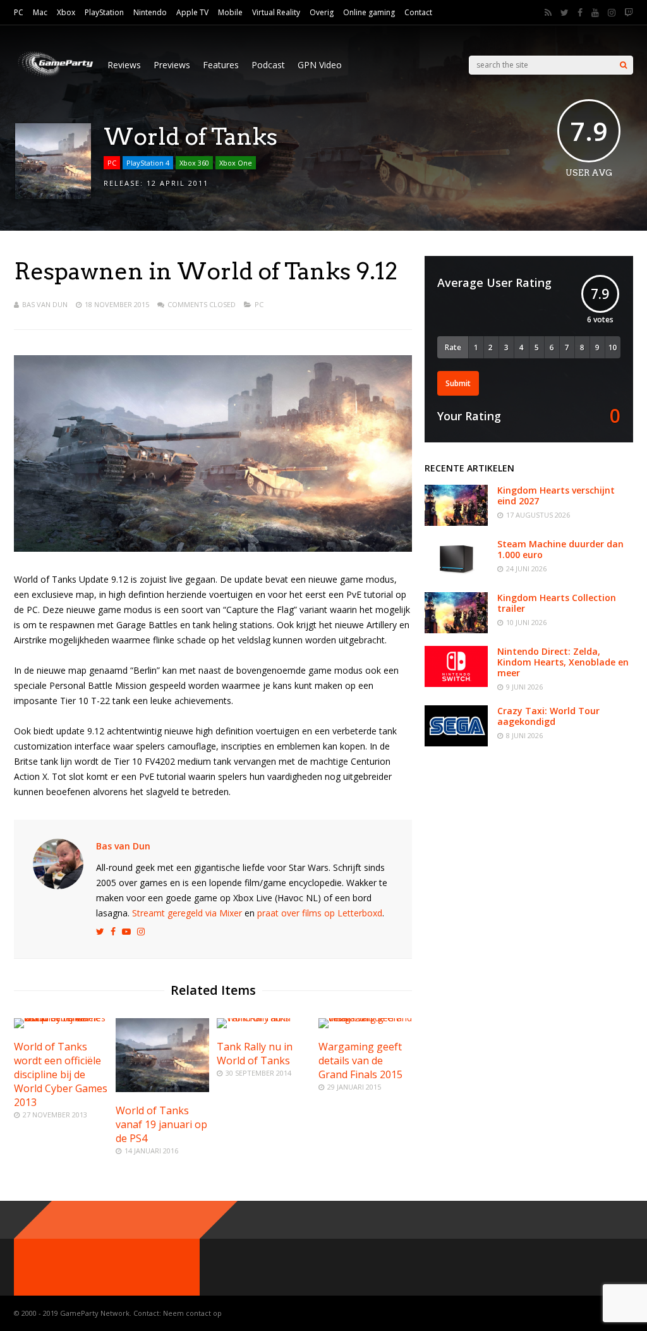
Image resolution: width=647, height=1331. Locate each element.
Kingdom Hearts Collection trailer (556, 603)
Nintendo (150, 12)
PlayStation (104, 12)
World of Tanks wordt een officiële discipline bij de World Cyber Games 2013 (60, 1074)
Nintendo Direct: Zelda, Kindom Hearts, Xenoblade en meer (563, 662)
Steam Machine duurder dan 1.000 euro (560, 549)
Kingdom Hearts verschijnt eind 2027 (556, 495)
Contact (418, 12)
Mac (40, 12)
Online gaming (369, 12)
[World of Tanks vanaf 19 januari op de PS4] (162, 1089)
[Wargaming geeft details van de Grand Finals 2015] (365, 1018)
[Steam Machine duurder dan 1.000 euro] (456, 576)
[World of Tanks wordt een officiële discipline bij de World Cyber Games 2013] (60, 1018)
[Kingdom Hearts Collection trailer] (456, 630)
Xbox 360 (194, 162)
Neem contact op (192, 1313)
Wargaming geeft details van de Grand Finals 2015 (360, 1060)
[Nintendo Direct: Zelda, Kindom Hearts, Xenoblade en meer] (456, 684)
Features (221, 65)
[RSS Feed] (548, 12)
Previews (172, 65)
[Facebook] (580, 12)
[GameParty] (54, 76)
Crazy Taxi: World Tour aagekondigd (548, 716)
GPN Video (320, 65)
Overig (322, 12)
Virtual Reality (276, 12)
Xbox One (235, 162)
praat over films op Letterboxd (319, 913)
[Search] (623, 65)
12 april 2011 (178, 183)
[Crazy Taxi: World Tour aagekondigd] (456, 743)
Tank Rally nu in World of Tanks (255, 1053)
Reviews (124, 65)
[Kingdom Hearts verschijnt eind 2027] (456, 522)
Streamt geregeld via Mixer (187, 913)
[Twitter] (564, 12)
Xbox (66, 12)
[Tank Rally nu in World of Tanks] (263, 1018)
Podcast (268, 65)
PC (18, 12)
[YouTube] (595, 12)
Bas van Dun (45, 304)
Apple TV (192, 12)
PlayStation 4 (147, 162)
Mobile (230, 12)
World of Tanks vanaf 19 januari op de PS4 (161, 1124)
